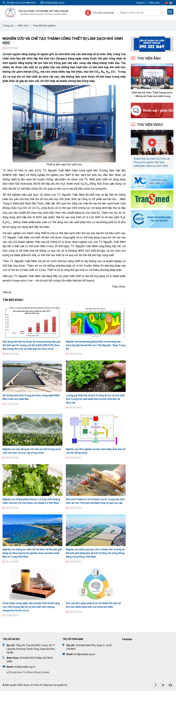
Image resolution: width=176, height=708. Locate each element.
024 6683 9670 (28, 2)
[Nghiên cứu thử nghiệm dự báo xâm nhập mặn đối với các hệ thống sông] (96, 430)
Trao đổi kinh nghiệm (44, 25)
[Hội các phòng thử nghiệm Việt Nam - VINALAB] (37, 12)
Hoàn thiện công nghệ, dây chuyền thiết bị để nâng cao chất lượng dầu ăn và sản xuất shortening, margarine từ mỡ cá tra (31, 607)
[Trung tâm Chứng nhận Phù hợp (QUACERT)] (152, 218)
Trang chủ (8, 25)
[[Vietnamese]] (166, 2)
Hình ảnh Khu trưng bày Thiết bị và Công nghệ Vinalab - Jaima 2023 (152, 94)
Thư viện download (103, 12)
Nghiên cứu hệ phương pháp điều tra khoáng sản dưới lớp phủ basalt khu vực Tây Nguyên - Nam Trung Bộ (95, 345)
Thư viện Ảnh (149, 58)
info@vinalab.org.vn (55, 2)
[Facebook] (155, 685)
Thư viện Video (150, 125)
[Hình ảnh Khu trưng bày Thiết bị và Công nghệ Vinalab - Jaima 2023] (152, 76)
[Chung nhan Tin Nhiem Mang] (28, 672)
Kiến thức (23, 25)
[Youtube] (170, 685)
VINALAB (38, 685)
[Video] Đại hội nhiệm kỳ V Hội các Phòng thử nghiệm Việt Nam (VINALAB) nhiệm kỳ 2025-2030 (152, 162)
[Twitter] (163, 685)
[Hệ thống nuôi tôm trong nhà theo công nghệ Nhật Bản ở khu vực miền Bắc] (32, 376)
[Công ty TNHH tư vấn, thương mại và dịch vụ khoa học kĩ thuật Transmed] (152, 199)
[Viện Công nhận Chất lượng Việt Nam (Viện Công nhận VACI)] (152, 181)
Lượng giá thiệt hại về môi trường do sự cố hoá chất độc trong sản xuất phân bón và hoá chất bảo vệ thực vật (95, 399)
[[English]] (170, 2)
